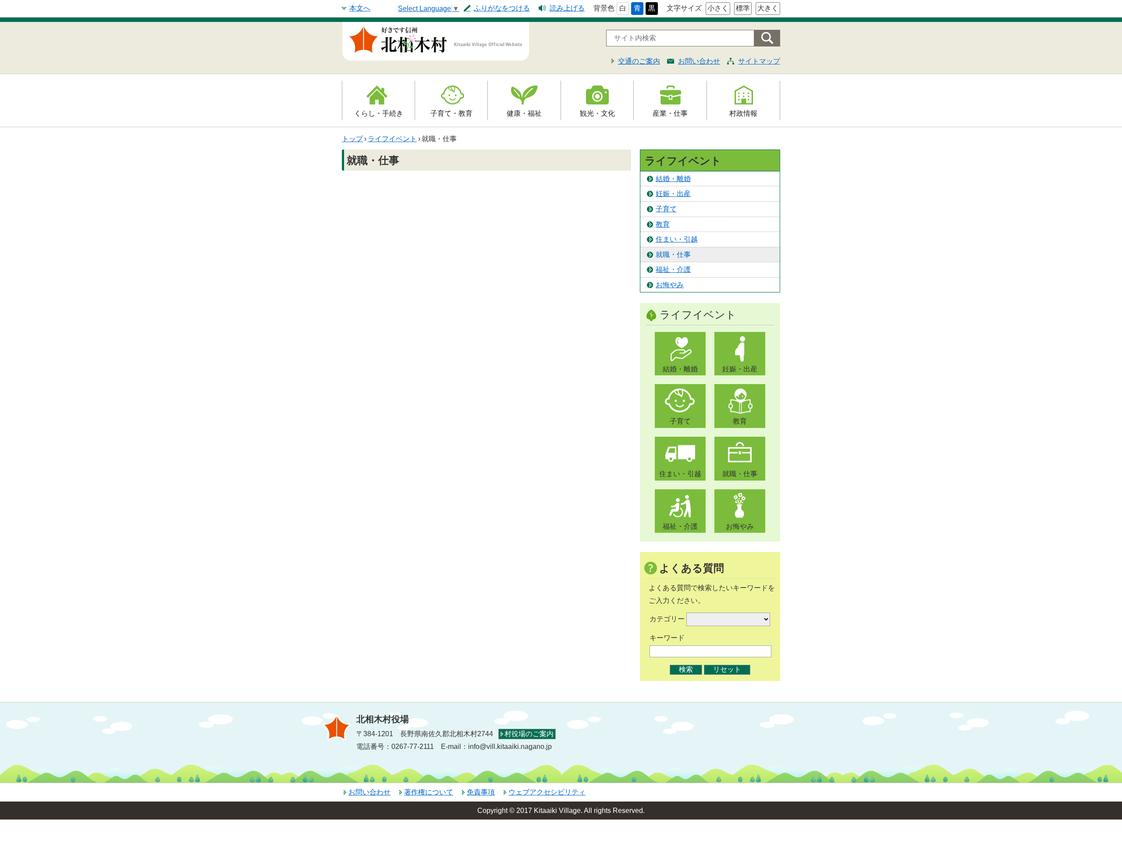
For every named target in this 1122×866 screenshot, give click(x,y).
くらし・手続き (378, 113)
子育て (666, 209)
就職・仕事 (673, 254)
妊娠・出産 (673, 193)
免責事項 (481, 792)
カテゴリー (667, 619)
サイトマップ (759, 61)
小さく (717, 8)
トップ (352, 139)
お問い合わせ (699, 61)
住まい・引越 (677, 239)
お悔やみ (670, 285)
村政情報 (743, 113)
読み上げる (567, 8)
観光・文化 (597, 113)
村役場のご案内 (529, 734)
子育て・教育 (451, 113)
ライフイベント (392, 139)
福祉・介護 (673, 269)
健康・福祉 (524, 113)
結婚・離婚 (673, 178)
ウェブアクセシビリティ (547, 792)
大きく (767, 8)
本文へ (359, 8)
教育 (663, 224)
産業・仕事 (670, 113)
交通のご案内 (639, 61)
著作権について (428, 792)
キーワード (667, 637)
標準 (743, 8)
